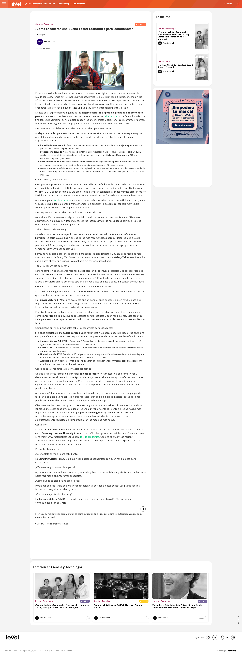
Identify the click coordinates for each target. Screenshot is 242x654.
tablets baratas (62, 200)
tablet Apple (110, 116)
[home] (16, 4)
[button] (4, 4)
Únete (69, 650)
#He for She (141, 24)
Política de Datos (58, 650)
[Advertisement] (182, 166)
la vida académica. (90, 436)
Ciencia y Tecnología (44, 24)
